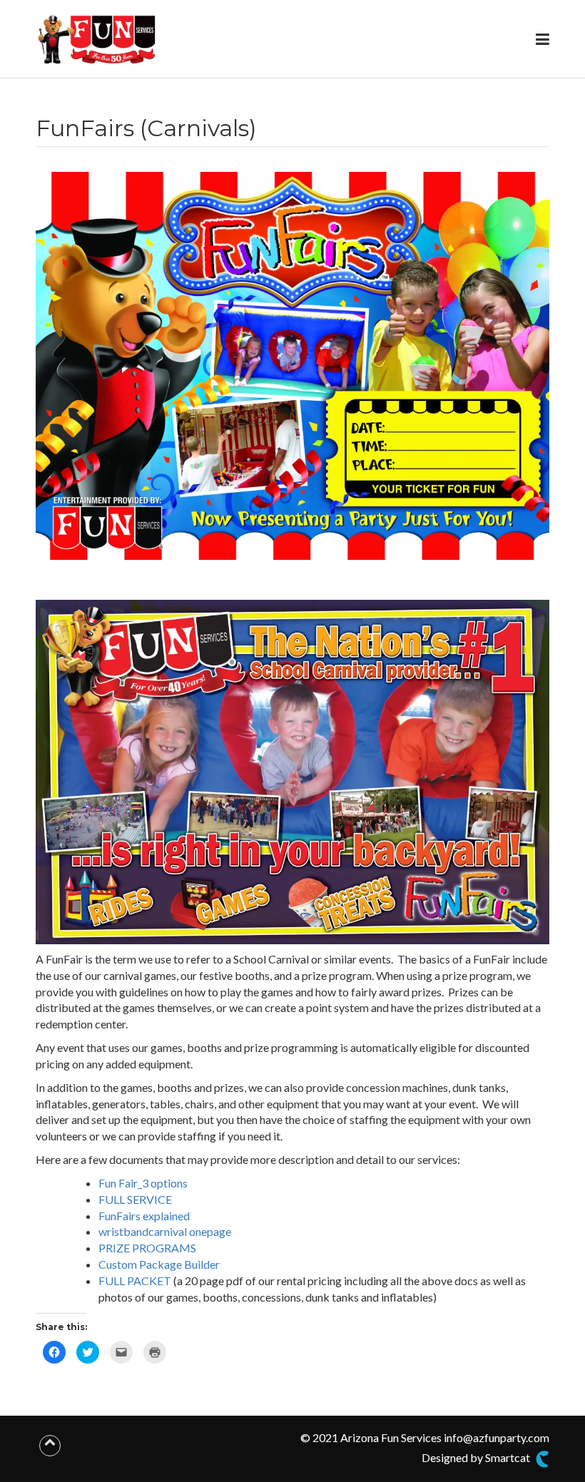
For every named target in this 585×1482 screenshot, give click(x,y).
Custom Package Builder (159, 1264)
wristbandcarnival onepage (164, 1231)
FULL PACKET (134, 1280)
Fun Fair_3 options (143, 1183)
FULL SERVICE (135, 1199)
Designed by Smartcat (477, 1457)
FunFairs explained (144, 1215)
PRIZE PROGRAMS (147, 1247)
